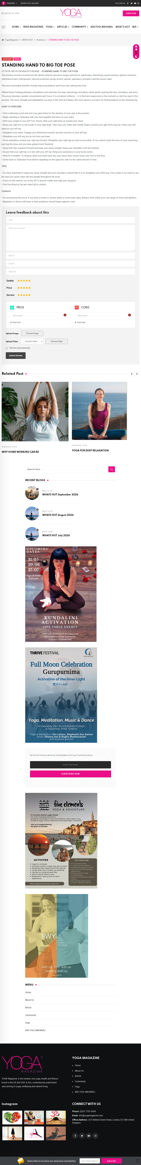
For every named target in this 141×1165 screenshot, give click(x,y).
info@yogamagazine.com (91, 1115)
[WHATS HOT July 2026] (32, 534)
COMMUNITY (79, 27)
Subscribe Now (70, 774)
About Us (29, 1000)
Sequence (6, 447)
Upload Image (12, 333)
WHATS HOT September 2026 (60, 494)
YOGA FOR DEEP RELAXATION (90, 450)
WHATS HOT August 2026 (58, 515)
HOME (15, 27)
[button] (131, 373)
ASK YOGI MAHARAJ (101, 27)
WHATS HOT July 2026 (30, 3)
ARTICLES (62, 27)
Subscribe (131, 13)
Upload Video (12, 341)
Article (28, 1007)
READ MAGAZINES (33, 27)
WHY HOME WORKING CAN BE (20, 452)
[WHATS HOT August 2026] (32, 513)
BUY (134, 27)
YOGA (49, 27)
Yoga (14, 447)
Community (30, 1015)
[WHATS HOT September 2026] (32, 493)
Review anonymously (20, 348)
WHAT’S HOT (123, 27)
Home (28, 992)
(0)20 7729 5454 (88, 1111)
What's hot (47, 491)
